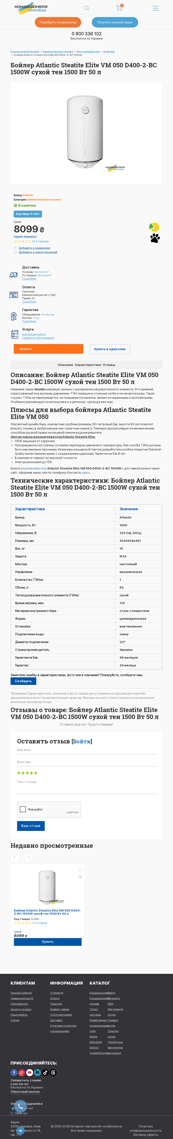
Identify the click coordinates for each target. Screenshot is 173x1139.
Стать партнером (61, 1014)
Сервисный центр (22, 998)
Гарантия (56, 1003)
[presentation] (15, 857)
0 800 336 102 (86, 33)
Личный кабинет (21, 992)
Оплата (54, 998)
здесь (86, 472)
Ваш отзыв (31, 826)
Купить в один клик (110, 349)
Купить (26, 349)
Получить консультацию (114, 22)
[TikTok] (45, 1072)
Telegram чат (24, 1108)
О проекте (56, 992)
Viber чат (21, 1113)
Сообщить (23, 681)
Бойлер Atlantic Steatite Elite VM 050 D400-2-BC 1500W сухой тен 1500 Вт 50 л (47, 912)
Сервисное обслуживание (38, 337)
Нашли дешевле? (25, 236)
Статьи (15, 1020)
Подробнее (29, 278)
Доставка (56, 1020)
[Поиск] (86, 8)
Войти (82, 741)
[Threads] (53, 1072)
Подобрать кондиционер (58, 22)
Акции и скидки (21, 1009)
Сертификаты (19, 1003)
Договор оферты (145, 1134)
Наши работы (19, 1014)
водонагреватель (34, 468)
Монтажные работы (34, 334)
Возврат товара (59, 1009)
